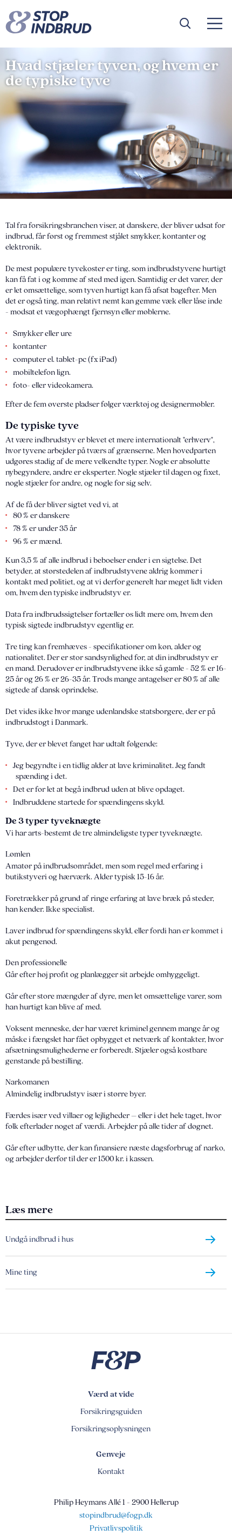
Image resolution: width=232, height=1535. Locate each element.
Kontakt (111, 1471)
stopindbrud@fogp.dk (116, 1515)
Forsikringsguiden (111, 1412)
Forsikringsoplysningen (111, 1429)
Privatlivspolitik (116, 1528)
